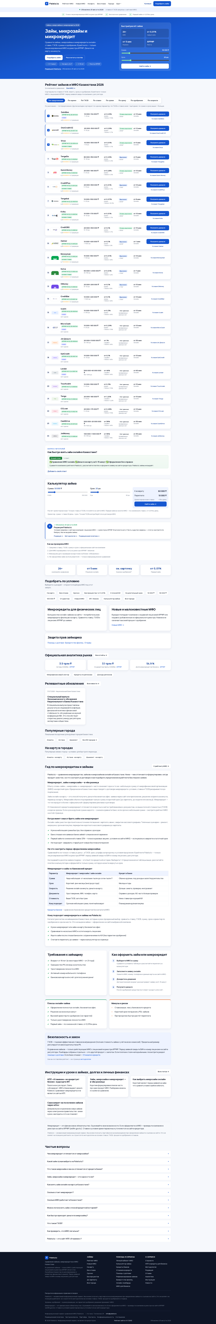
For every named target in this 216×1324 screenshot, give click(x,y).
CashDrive (65, 421)
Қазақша (147, 4)
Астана (61, 740)
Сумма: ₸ (55, 488)
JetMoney (65, 433)
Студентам (65, 599)
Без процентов (93, 1277)
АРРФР (72, 667)
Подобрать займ (162, 3)
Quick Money (66, 170)
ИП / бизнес (94, 599)
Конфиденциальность (105, 1317)
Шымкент (74, 740)
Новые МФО (80, 4)
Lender (64, 369)
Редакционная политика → (89, 536)
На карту (91, 4)
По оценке (72, 100)
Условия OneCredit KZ (158, 133)
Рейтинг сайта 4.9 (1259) (123, 1320)
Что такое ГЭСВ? (55, 1223)
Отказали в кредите (91, 1055)
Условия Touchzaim (158, 386)
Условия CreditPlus (158, 190)
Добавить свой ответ (57, 471)
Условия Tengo (157, 399)
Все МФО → (70, 88)
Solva (63, 269)
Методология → (71, 536)
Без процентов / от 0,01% (94, 593)
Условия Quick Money (157, 175)
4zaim (63, 309)
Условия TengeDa (157, 162)
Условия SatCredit (157, 357)
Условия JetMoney (157, 436)
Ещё (118, 4)
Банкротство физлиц (74, 643)
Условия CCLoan (158, 411)
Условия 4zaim (157, 312)
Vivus (63, 141)
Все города (129, 599)
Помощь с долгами (56, 643)
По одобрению (137, 100)
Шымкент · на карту (94, 757)
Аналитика (149, 1277)
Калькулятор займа (112, 599)
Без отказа (101, 4)
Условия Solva (158, 273)
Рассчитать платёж (74, 57)
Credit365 (65, 227)
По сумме (110, 100)
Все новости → (93, 683)
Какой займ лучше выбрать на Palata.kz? (65, 1161)
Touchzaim (66, 383)
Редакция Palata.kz (53, 69)
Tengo (63, 396)
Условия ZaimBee (158, 119)
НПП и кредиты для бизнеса (156, 1264)
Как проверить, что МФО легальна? (63, 1231)
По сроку (122, 100)
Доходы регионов (104, 674)
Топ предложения (55, 100)
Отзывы (87, 643)
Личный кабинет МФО (124, 1261)
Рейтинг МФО (67, 4)
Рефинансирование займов (126, 1277)
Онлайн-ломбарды (123, 1283)
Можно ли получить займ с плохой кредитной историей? (72, 1208)
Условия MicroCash (158, 328)
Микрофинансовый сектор (58, 674)
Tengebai (65, 198)
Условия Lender (157, 373)
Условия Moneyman (158, 258)
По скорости (153, 100)
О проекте (149, 1261)
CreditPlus (65, 183)
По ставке (97, 100)
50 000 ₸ (163, 593)
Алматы (50, 740)
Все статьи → (163, 1071)
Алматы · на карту (54, 757)
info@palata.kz (111, 1314)
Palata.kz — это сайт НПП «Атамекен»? (64, 1238)
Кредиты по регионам (83, 674)
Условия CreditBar (157, 299)
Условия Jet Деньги (158, 343)
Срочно (76, 593)
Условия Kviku (158, 218)
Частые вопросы (71, 1317)
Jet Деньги (66, 339)
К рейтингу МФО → (161, 766)
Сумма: (124, 50)
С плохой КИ (115, 593)
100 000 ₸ (51, 599)
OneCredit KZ (67, 127)
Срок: (123, 57)
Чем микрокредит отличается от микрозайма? (68, 1153)
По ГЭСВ (84, 100)
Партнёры (83, 1317)
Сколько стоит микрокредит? (60, 1192)
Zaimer (64, 241)
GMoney (64, 284)
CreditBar (65, 296)
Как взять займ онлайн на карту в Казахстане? (68, 1184)
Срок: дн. (95, 488)
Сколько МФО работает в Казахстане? (64, 1200)
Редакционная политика (54, 1317)
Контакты (92, 1317)
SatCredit (65, 354)
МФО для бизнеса (123, 1286)
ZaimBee (65, 112)
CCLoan (64, 408)
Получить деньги (157, 114)
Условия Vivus (158, 147)
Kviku (63, 211)
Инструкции (150, 1280)
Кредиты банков (55, 910)
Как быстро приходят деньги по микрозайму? (67, 1215)
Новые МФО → (118, 625)
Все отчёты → (101, 655)
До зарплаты (92, 1280)
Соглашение (120, 1317)
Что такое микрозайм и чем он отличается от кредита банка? (75, 1169)
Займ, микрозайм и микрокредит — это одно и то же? (70, 1177)
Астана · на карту (74, 757)
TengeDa (65, 156)
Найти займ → (145, 66)
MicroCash (66, 324)
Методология (150, 1267)
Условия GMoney (158, 286)
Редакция (149, 1270)
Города (111, 4)
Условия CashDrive (158, 424)
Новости (148, 1283)
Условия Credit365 (157, 233)
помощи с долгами (56, 1055)
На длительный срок (134, 593)
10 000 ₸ (150, 593)
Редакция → (58, 536)
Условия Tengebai (157, 204)
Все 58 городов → (90, 740)
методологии (86, 1059)
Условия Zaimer (157, 246)
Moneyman (66, 254)
